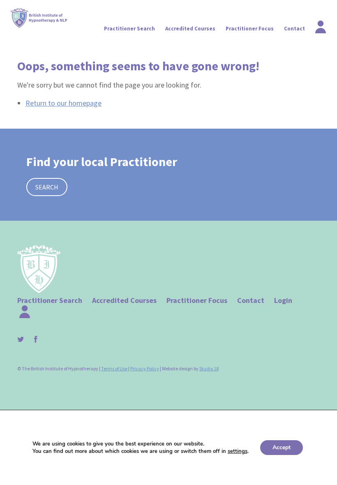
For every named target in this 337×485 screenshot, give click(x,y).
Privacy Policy (144, 368)
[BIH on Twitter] (24, 339)
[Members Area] (316, 24)
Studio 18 (209, 368)
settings (237, 451)
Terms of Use (114, 368)
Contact (294, 28)
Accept (281, 447)
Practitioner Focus (250, 28)
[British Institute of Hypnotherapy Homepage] (39, 18)
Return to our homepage (63, 103)
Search (46, 187)
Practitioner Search (129, 28)
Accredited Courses (190, 28)
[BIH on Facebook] (40, 339)
